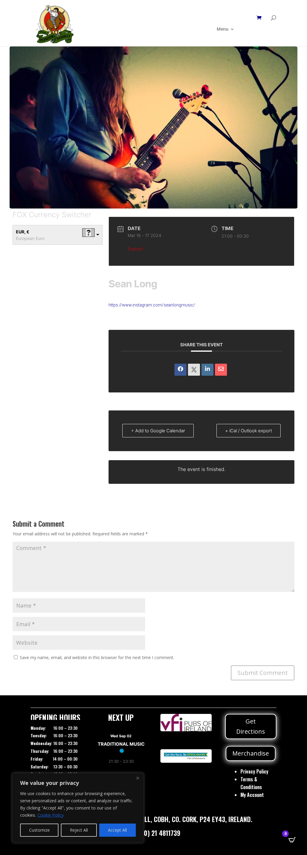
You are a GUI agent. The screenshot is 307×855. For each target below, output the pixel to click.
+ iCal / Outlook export (248, 430)
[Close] (137, 778)
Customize (39, 830)
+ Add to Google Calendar (158, 430)
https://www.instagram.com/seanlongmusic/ (152, 305)
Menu (222, 29)
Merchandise (250, 753)
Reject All (79, 830)
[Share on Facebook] (180, 370)
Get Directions (250, 726)
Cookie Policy (50, 815)
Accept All (117, 830)
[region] (78, 808)
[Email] (221, 370)
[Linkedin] (207, 370)
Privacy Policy (254, 771)
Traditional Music (121, 744)
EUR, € (22, 231)
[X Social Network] (194, 370)
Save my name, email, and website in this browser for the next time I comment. (97, 657)
